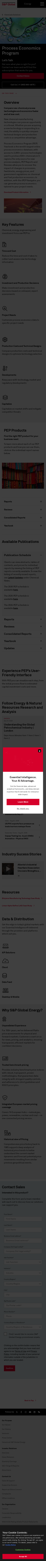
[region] (23, 1543)
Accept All (23, 1556)
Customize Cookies (22, 1549)
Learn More (23, 802)
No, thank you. (23, 809)
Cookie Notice (10, 1545)
